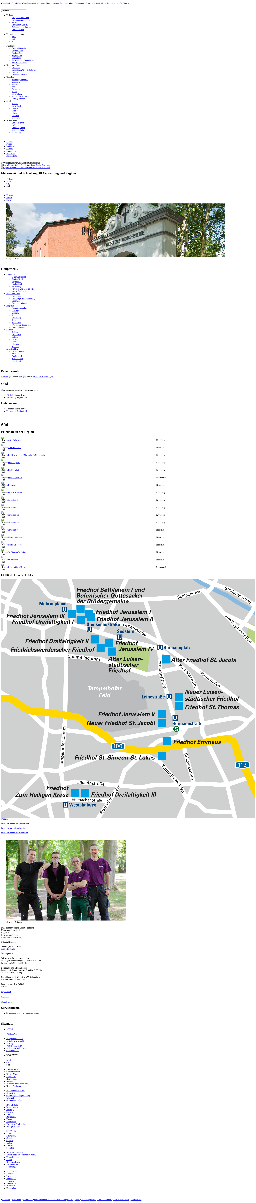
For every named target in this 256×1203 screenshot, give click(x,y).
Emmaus (11, 485)
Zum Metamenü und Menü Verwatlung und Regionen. (46, 3)
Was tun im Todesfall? (21, 96)
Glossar (15, 111)
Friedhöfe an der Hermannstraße (14, 832)
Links (14, 113)
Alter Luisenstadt (15, 440)
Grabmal (15, 72)
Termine (9, 149)
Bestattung (16, 89)
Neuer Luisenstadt (15, 537)
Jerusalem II (13, 507)
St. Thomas (13, 560)
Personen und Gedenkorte (23, 60)
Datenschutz (11, 156)
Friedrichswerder (15, 492)
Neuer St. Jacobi (15, 545)
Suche (9, 200)
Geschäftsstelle (18, 29)
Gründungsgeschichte (21, 20)
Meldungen (11, 146)
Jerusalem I (13, 500)
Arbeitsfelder (11, 349)
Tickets (15, 103)
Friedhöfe (10, 274)
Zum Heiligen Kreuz (17, 567)
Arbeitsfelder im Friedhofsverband (20, 1155)
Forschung (16, 132)
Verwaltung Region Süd (16, 397)
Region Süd (17, 55)
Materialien (16, 94)
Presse (9, 144)
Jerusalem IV (13, 522)
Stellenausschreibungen (21, 27)
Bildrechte (10, 153)
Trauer (14, 91)
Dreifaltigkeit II (14, 470)
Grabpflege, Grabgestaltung (23, 70)
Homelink (6, 3)
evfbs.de (4, 377)
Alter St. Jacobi (14, 447)
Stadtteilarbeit (17, 130)
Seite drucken (33, 1013)
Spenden (15, 118)
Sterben (15, 84)
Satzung (15, 22)
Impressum (11, 151)
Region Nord (17, 51)
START (9, 1029)
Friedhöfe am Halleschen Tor (13, 828)
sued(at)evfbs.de (8, 949)
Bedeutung (16, 58)
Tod (13, 87)
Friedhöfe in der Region (43, 377)
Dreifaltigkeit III (15, 477)
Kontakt (9, 141)
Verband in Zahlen (19, 25)
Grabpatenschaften (19, 75)
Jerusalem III (13, 515)
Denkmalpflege (18, 127)
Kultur (14, 125)
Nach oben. (16, 1199)
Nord (14, 36)
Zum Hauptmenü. (77, 3)
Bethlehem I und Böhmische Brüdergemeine (27, 455)
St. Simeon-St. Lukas (17, 552)
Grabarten (16, 67)
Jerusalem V (13, 530)
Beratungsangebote (20, 79)
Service (9, 330)
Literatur (15, 115)
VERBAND (11, 1034)
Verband (9, 179)
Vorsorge (15, 82)
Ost (13, 39)
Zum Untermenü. (93, 3)
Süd (20, 377)
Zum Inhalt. (16, 3)
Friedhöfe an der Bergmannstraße (15, 823)
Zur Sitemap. (124, 3)
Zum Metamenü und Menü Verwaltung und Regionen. (57, 1199)
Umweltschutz (18, 123)
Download (16, 106)
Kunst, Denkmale (19, 63)
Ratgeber (10, 306)
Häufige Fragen (18, 99)
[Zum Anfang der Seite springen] (6, 1002)
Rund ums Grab (13, 294)
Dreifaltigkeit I (14, 462)
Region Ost (16, 53)
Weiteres (11, 1171)
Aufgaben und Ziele (20, 17)
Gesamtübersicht (19, 48)
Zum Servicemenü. (110, 3)
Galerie (15, 108)
